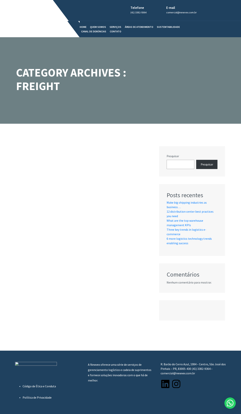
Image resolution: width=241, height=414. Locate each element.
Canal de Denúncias (93, 31)
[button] (230, 403)
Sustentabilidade (168, 27)
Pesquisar (173, 156)
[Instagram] (176, 384)
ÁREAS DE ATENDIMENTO (139, 27)
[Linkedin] (165, 384)
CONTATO (115, 31)
